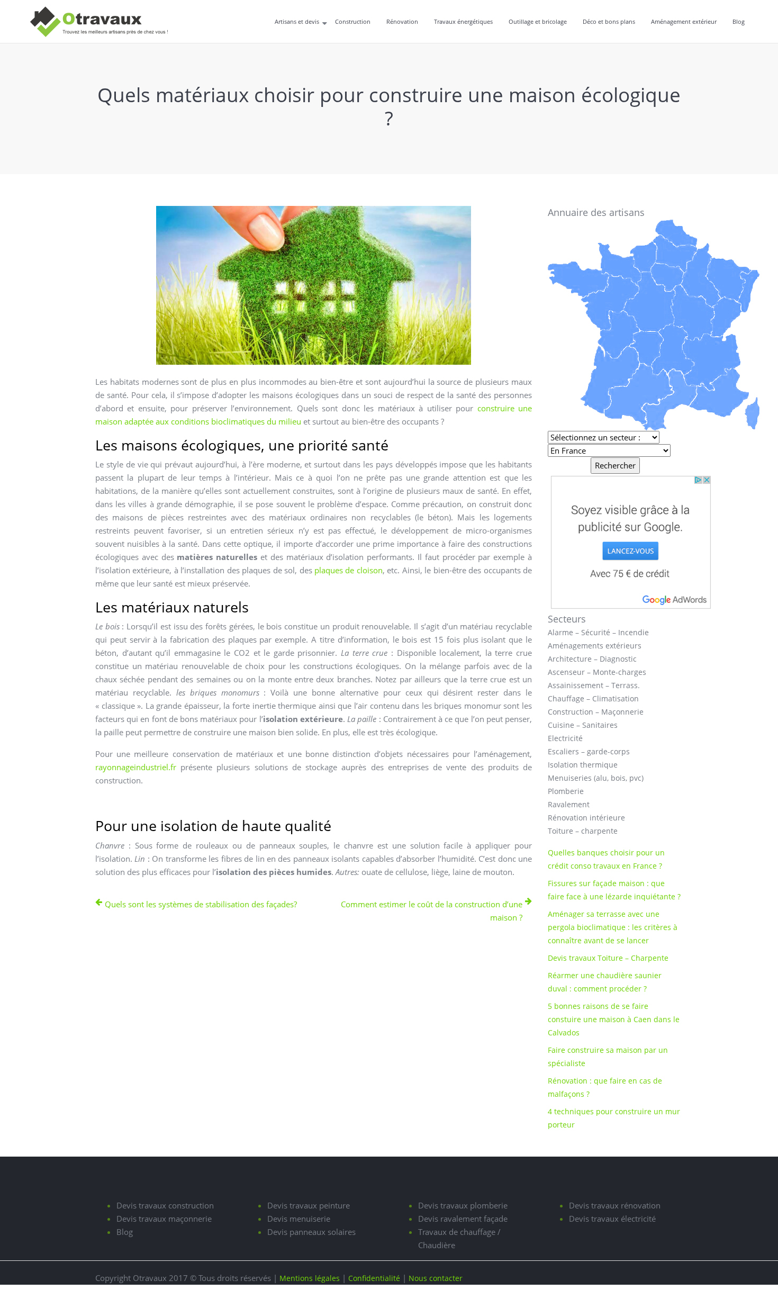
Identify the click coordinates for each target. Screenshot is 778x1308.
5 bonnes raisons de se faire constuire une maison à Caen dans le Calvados (614, 1019)
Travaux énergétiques (463, 21)
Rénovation (402, 21)
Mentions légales (309, 1278)
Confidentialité (374, 1278)
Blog (738, 21)
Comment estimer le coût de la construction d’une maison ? (431, 911)
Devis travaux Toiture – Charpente (608, 958)
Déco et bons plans (609, 21)
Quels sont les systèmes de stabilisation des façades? (201, 904)
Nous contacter (436, 1278)
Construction (352, 21)
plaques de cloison (348, 570)
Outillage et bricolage (538, 21)
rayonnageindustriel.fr (135, 767)
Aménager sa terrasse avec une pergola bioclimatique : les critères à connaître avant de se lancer (612, 927)
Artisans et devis (297, 21)
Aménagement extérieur (684, 21)
